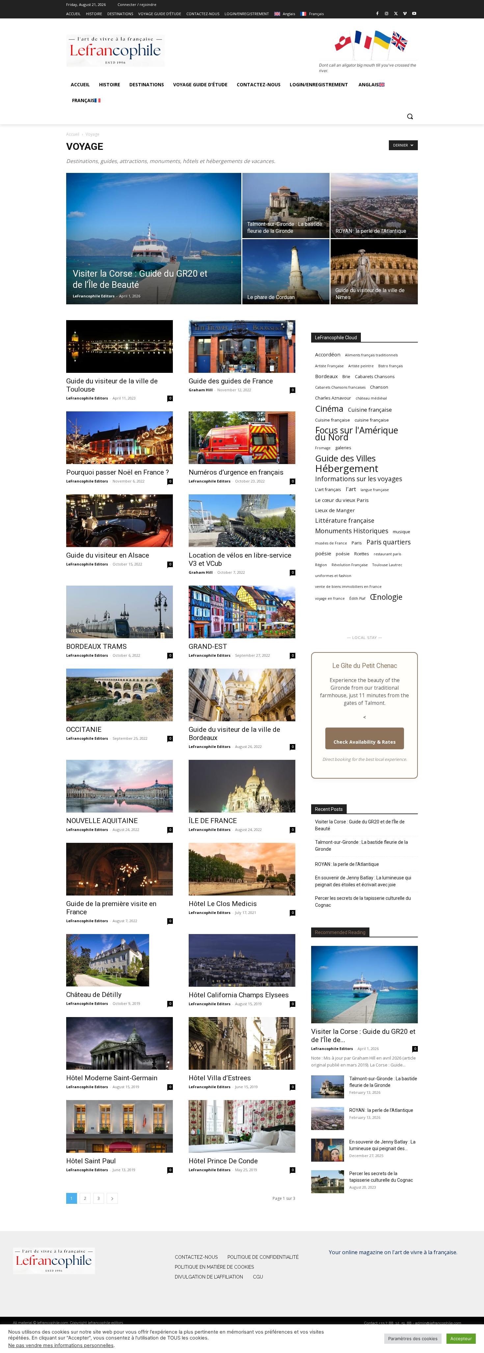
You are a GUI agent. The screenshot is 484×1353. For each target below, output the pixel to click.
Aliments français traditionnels (371, 355)
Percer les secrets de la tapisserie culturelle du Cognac (363, 902)
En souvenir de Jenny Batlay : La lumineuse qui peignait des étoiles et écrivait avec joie (363, 881)
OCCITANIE (83, 729)
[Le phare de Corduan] (286, 271)
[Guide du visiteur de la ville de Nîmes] (374, 271)
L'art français (328, 489)
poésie (323, 553)
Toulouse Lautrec (387, 565)
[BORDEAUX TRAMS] (119, 612)
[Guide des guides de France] (242, 346)
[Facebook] (377, 14)
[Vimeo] (405, 14)
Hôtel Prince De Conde (223, 1161)
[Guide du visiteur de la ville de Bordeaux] (242, 695)
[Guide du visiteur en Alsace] (119, 520)
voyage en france (330, 598)
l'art (351, 488)
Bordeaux (326, 376)
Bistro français (390, 366)
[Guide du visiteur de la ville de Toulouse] (119, 346)
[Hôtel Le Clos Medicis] (242, 869)
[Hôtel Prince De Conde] (242, 1126)
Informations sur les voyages (358, 478)
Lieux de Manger (335, 510)
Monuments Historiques (351, 530)
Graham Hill (201, 389)
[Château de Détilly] (119, 960)
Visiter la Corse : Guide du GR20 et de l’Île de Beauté (360, 825)
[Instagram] (386, 14)
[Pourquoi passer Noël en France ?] (119, 437)
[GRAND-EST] (242, 612)
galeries (343, 448)
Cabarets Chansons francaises (340, 387)
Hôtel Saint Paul (91, 1161)
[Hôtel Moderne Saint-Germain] (119, 1043)
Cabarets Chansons (375, 376)
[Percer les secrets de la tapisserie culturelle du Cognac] (327, 1181)
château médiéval (371, 398)
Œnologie (386, 597)
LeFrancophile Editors (94, 295)
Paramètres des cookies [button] (413, 1338)
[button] (410, 116)
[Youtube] (414, 14)
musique (401, 532)
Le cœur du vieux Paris (342, 500)
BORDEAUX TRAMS (96, 646)
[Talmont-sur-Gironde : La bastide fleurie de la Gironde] (286, 205)
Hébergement (346, 468)
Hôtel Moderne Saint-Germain (111, 1078)
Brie (346, 376)
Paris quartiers (388, 541)
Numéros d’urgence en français (236, 472)
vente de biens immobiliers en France (348, 586)
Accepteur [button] (461, 1338)
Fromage (323, 448)
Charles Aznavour (333, 398)
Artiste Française (329, 366)
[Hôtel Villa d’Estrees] (242, 1043)
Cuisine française (370, 409)
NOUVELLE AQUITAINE (102, 821)
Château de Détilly (93, 995)
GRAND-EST (208, 646)
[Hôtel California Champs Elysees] (242, 960)
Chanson (379, 387)
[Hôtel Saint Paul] (119, 1126)
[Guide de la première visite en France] (119, 869)
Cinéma (329, 408)
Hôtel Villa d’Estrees (220, 1078)
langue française (375, 489)
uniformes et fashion (333, 575)
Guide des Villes (345, 458)
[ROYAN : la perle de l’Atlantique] (374, 205)
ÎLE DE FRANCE (213, 821)
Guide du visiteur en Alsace (107, 555)
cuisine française (372, 420)
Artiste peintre (361, 366)
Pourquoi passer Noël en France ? (117, 472)
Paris (357, 543)
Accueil (72, 134)
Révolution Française (350, 565)
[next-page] (112, 1198)
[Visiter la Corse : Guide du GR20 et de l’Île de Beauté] (153, 249)
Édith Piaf (357, 598)
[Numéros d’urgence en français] (242, 437)
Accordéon (327, 354)
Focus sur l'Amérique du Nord (356, 434)
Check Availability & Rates (365, 742)
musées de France (331, 543)
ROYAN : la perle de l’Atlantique (347, 864)
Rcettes (361, 554)
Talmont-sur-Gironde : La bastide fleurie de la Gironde (361, 846)
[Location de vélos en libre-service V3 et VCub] (242, 520)
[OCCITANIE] (119, 695)
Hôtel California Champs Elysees (239, 995)
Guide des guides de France (231, 381)
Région (321, 565)
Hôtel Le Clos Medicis (223, 904)
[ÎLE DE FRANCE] (242, 786)
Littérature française (344, 520)
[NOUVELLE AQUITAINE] (119, 786)
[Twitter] (396, 14)
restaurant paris (387, 554)
